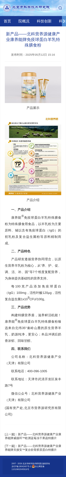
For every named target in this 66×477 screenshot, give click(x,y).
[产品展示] (33, 84)
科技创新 (44, 21)
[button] (64, 21)
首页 (7, 21)
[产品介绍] (33, 154)
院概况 (23, 21)
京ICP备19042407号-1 (21, 466)
